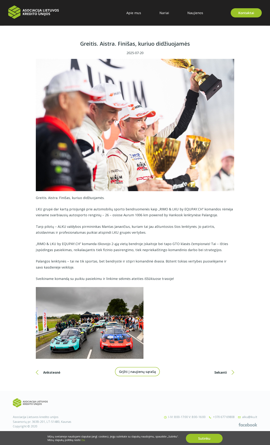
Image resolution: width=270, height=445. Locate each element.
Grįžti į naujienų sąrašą (137, 371)
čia (83, 440)
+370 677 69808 (224, 417)
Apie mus (133, 13)
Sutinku (204, 438)
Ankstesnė (51, 372)
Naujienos (195, 13)
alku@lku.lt (249, 417)
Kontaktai (246, 13)
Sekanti (220, 372)
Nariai (164, 13)
